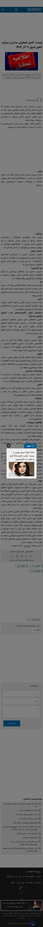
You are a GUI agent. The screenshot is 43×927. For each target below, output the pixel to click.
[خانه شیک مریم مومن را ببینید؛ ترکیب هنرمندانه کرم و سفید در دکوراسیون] (21, 469)
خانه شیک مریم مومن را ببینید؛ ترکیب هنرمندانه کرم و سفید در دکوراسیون (22, 456)
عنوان (29, 446)
